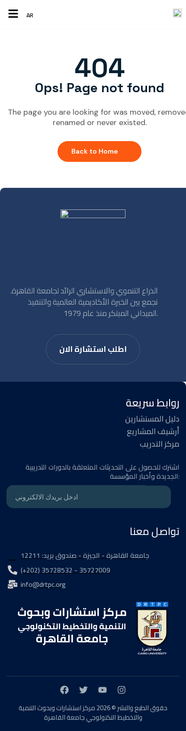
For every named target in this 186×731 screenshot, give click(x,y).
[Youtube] (102, 690)
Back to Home (94, 151)
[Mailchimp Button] (158, 497)
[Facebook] (64, 690)
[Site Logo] (177, 14)
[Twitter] (83, 690)
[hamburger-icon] (13, 14)
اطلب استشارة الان (93, 349)
